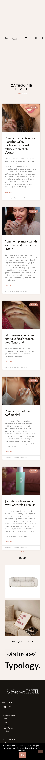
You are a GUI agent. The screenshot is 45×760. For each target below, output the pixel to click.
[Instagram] (42, 38)
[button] (26, 38)
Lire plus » (9, 192)
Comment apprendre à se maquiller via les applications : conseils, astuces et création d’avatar (20, 145)
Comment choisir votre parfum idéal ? (19, 413)
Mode (5, 719)
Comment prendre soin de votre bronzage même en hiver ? (21, 245)
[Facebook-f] (39, 38)
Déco (5, 722)
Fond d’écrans (8, 728)
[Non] (40, 751)
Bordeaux (6, 731)
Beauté (5, 725)
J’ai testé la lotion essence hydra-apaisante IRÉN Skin (20, 503)
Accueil (20, 94)
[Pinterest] (36, 38)
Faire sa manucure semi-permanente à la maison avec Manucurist (19, 339)
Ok (22, 755)
